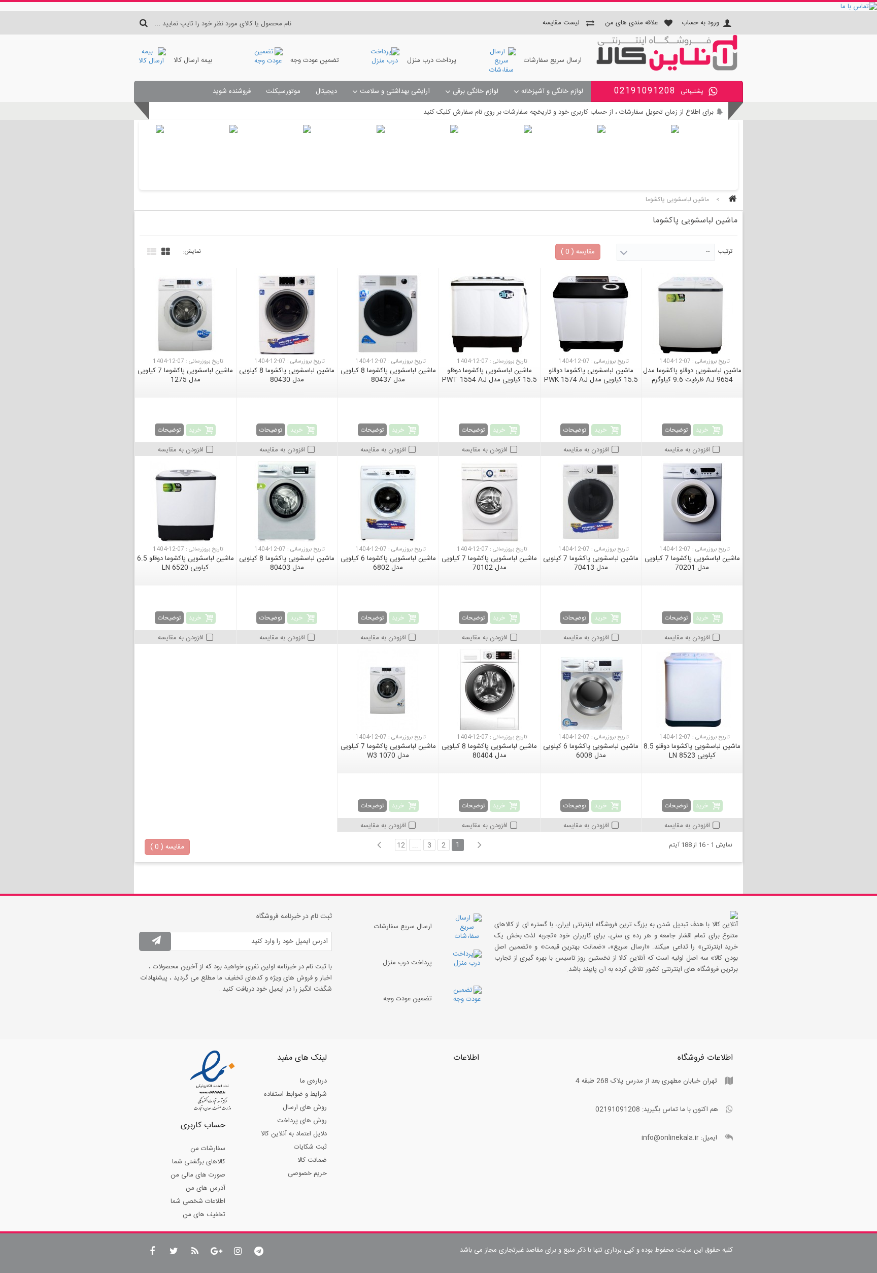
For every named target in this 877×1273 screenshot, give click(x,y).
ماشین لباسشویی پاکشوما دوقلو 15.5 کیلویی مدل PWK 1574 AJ (591, 375)
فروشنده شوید (232, 91)
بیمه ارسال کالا (193, 60)
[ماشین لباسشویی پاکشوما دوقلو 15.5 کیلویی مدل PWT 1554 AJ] (489, 313)
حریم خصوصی (307, 1173)
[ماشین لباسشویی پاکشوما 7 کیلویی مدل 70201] (692, 501)
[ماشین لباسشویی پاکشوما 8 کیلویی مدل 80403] (287, 501)
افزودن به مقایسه (687, 449)
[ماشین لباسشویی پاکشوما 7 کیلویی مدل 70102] (489, 501)
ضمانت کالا (312, 1160)
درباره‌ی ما (313, 1081)
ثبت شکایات (310, 1147)
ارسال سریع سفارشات (553, 60)
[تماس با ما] (438, 6)
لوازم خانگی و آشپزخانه (552, 91)
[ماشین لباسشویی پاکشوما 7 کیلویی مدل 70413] (591, 501)
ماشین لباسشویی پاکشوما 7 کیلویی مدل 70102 (489, 563)
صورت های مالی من (198, 1175)
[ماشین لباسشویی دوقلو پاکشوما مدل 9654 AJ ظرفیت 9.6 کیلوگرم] (692, 313)
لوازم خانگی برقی (475, 91)
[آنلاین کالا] (667, 69)
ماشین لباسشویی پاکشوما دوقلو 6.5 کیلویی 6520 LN (185, 563)
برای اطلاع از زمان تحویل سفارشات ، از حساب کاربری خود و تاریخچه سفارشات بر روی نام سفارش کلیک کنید (568, 112)
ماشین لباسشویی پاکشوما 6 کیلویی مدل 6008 (590, 751)
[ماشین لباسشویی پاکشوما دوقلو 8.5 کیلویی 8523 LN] (692, 689)
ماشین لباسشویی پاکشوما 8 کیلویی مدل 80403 (286, 563)
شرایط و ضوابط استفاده (295, 1094)
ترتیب (725, 251)
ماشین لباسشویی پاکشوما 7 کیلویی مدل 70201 (692, 563)
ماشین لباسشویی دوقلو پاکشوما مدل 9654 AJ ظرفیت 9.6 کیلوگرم (692, 375)
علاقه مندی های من (631, 22)
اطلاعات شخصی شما (198, 1201)
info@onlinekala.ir (670, 1138)
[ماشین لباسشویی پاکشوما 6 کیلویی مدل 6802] (388, 501)
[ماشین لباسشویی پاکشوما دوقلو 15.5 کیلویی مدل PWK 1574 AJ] (591, 313)
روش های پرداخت (302, 1120)
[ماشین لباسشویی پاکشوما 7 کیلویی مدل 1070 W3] (388, 689)
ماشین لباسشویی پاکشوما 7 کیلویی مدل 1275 (185, 375)
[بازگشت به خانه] (730, 199)
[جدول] (164, 250)
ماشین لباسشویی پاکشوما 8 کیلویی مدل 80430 (286, 375)
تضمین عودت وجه (314, 60)
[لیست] (150, 250)
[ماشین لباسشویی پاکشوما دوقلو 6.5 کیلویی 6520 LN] (185, 501)
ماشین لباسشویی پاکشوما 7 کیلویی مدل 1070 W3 (388, 751)
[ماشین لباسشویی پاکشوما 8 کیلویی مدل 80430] (287, 313)
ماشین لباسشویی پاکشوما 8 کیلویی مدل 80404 (489, 751)
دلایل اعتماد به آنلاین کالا (294, 1133)
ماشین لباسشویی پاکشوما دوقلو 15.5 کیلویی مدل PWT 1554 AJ (489, 375)
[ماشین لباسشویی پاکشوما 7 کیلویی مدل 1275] (185, 313)
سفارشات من (207, 1148)
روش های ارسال (305, 1107)
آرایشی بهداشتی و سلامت (395, 91)
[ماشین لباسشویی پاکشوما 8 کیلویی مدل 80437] (388, 313)
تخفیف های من (204, 1214)
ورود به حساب (700, 22)
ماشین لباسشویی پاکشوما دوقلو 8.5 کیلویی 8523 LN (692, 751)
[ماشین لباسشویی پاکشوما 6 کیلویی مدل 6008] (591, 689)
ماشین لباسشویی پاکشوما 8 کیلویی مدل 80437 (388, 375)
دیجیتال (326, 91)
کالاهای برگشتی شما (198, 1161)
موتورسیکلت (283, 91)
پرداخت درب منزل (431, 60)
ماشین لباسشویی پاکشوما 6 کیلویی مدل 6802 (388, 563)
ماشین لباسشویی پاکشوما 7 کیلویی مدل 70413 (590, 563)
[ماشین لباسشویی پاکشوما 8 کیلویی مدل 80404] (489, 689)
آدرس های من (205, 1188)
